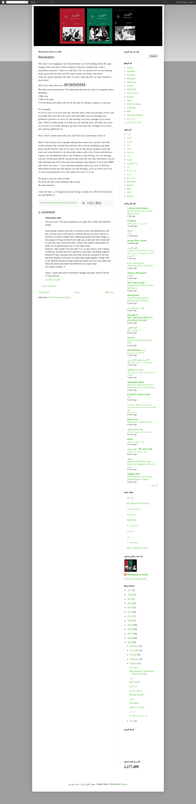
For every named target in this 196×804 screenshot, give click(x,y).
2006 (129, 638)
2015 (129, 599)
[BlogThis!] (91, 202)
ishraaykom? (133, 295)
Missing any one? (136, 695)
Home (77, 292)
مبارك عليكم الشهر (133, 509)
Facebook (131, 71)
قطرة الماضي (132, 327)
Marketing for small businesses (140, 422)
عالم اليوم (130, 152)
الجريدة (129, 141)
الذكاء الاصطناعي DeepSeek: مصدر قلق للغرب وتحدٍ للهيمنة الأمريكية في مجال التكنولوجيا (141, 253)
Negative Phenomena (137, 273)
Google (130, 86)
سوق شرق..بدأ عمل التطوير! (137, 223)
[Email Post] (83, 203)
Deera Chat (132, 419)
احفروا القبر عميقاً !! (133, 330)
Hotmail (130, 97)
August (133, 663)
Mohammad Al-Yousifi (137, 575)
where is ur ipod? (136, 707)
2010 (129, 620)
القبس (129, 138)
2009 (129, 625)
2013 (129, 607)
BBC (129, 189)
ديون (128, 537)
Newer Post (44, 292)
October (134, 655)
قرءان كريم (130, 119)
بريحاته (129, 233)
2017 (129, 590)
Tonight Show (133, 474)
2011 (129, 616)
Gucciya (131, 337)
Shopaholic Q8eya (135, 382)
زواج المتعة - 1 (132, 542)
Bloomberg (131, 181)
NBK (129, 111)
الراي (128, 145)
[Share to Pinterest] (100, 202)
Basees (130, 439)
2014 (129, 603)
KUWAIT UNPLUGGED (138, 394)
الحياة (129, 174)
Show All (154, 485)
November (135, 650)
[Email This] (88, 202)
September (135, 659)
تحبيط (131, 678)
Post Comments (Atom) (60, 297)
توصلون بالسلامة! (135, 690)
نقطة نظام (130, 498)
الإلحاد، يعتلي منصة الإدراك (136, 442)
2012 (129, 612)
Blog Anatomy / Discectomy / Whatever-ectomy (142, 672)
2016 (129, 595)
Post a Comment (49, 286)
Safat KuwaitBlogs (135, 115)
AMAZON (131, 89)
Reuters (130, 185)
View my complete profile (135, 579)
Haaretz (130, 196)
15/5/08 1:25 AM (52, 280)
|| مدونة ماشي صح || (135, 263)
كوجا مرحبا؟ (131, 514)
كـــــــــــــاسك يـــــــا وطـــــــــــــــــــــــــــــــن (141, 407)
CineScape (131, 108)
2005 (129, 642)
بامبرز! (131, 699)
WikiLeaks (131, 82)
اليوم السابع (131, 178)
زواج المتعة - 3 (132, 525)
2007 (129, 633)
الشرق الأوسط (131, 170)
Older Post (109, 292)
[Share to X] (94, 202)
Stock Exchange (134, 104)
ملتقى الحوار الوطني (134, 122)
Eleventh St (132, 315)
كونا (128, 167)
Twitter (130, 68)
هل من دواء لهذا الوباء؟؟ (138, 715)
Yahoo (129, 100)
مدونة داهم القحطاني (135, 369)
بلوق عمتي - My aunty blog (139, 449)
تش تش (132, 711)
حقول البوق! (133, 667)
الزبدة (129, 134)
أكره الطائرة (133, 686)
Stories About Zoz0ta (137, 240)
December (134, 646)
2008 (129, 629)
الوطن (129, 149)
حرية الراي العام (132, 412)
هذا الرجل (130, 531)
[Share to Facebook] (97, 202)
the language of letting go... (139, 503)
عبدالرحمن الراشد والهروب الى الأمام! (139, 432)
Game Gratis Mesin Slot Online (140, 265)
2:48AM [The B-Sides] (137, 208)
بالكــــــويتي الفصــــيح (138, 360)
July (132, 721)
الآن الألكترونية (132, 163)
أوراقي (129, 459)
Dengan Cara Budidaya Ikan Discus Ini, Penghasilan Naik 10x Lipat (141, 464)
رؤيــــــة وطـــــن (135, 308)
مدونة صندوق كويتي (135, 429)
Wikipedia (131, 78)
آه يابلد (130, 231)
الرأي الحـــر (132, 248)
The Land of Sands (136, 283)
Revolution (134, 703)
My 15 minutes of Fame (137, 548)
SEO (129, 397)
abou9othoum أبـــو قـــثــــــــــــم (136, 351)
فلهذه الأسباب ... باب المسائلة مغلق (139, 362)
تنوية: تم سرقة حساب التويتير (137, 451)
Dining (130, 275)
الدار (128, 156)
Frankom (131, 221)
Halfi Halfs (131, 520)
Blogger (124, 784)
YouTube (131, 75)
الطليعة (129, 160)
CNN (129, 192)
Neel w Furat (132, 93)
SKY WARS (134, 682)
